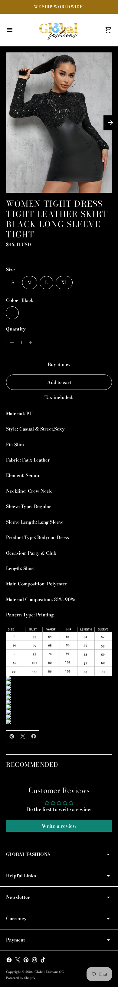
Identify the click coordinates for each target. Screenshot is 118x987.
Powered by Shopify (20, 978)
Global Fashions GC (49, 972)
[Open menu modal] (9, 29)
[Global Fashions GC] (59, 30)
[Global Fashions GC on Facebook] (9, 960)
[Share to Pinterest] (11, 736)
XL (64, 282)
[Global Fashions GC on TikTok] (43, 960)
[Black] (12, 313)
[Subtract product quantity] (11, 342)
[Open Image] (59, 122)
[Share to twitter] (22, 736)
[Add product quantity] (30, 342)
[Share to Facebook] (33, 736)
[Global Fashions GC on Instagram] (34, 960)
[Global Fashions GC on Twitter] (18, 960)
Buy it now (59, 364)
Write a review (59, 825)
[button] (110, 122)
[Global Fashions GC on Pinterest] (26, 960)
